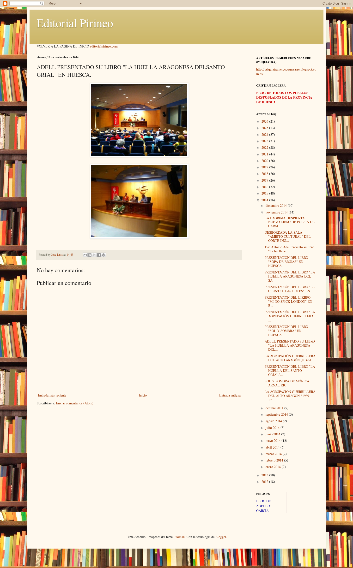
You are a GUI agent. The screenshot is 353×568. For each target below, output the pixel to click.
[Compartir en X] (94, 255)
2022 (265, 147)
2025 (265, 127)
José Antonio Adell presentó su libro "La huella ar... (289, 249)
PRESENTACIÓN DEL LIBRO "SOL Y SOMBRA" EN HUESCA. (286, 330)
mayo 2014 (273, 440)
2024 (265, 134)
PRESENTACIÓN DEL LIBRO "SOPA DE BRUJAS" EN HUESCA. (286, 261)
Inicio (143, 395)
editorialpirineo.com (104, 46)
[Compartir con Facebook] (99, 255)
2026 (265, 121)
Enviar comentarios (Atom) (74, 403)
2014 (265, 200)
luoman (180, 536)
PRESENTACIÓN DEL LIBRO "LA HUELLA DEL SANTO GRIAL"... (290, 370)
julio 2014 (273, 427)
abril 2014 (273, 447)
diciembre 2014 (277, 205)
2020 (265, 160)
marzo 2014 (274, 453)
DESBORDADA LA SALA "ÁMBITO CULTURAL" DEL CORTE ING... (288, 236)
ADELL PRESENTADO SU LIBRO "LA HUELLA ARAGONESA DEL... (290, 345)
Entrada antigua (230, 395)
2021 (265, 154)
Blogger (220, 536)
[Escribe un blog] (89, 255)
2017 (265, 180)
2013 (265, 475)
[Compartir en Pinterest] (103, 255)
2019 (265, 167)
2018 (265, 173)
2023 (265, 141)
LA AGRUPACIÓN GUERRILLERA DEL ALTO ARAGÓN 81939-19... (290, 395)
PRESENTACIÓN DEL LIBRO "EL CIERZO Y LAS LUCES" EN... (290, 288)
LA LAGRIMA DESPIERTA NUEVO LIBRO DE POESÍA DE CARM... (290, 222)
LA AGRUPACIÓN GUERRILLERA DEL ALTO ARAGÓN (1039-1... (290, 358)
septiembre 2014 (277, 414)
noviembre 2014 (277, 212)
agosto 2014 (274, 421)
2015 (265, 193)
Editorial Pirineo (75, 22)
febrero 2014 (275, 460)
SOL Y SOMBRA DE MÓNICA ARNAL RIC (287, 383)
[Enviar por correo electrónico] (85, 255)
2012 (265, 481)
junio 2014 (273, 434)
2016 (265, 186)
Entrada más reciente (52, 395)
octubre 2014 (275, 408)
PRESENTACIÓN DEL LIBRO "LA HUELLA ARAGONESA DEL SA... (290, 276)
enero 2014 (274, 466)
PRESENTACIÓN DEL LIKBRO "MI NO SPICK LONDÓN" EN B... (288, 301)
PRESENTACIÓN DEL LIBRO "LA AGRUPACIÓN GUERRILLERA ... (290, 316)
